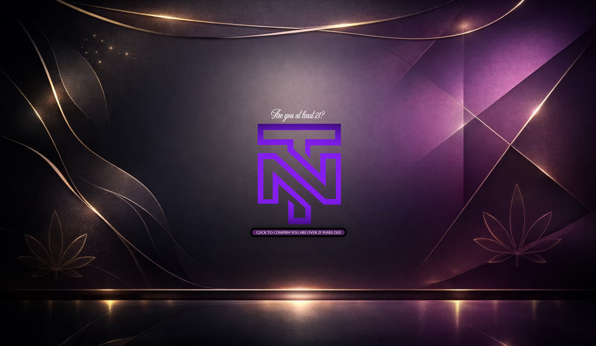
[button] (298, 232)
